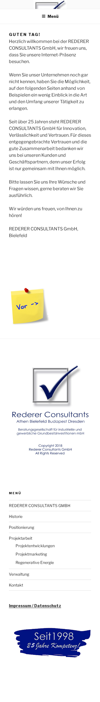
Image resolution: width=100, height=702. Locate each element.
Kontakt (16, 585)
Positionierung (21, 527)
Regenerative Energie (35, 562)
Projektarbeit (20, 538)
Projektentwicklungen (35, 545)
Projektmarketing (31, 554)
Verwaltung (19, 574)
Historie (15, 516)
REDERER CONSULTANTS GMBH (39, 505)
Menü (53, 16)
